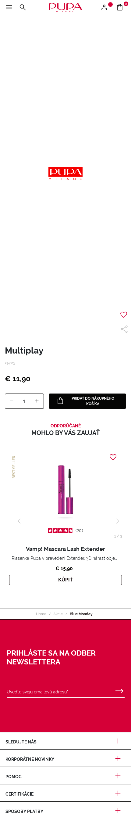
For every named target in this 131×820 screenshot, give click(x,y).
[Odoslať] (119, 689)
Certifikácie (19, 794)
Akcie (58, 614)
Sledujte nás (21, 741)
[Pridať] (37, 401)
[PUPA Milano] (65, 7)
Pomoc (13, 776)
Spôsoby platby (24, 811)
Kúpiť (65, 580)
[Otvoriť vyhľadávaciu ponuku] (22, 7)
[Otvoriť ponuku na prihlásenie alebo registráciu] (106, 7)
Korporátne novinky (29, 759)
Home (41, 614)
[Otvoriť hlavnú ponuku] (9, 7)
